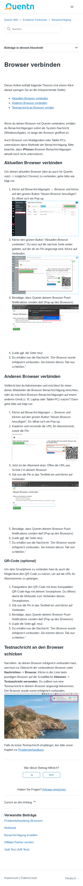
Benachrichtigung (61, 19)
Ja (31, 775)
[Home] (19, 6)
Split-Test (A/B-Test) (16, 849)
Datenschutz (29, 877)
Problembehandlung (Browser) (23, 820)
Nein (51, 775)
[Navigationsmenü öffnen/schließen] (72, 7)
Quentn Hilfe (11, 19)
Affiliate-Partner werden (19, 842)
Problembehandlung (30, 749)
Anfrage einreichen (54, 789)
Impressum (11, 877)
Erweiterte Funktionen (35, 19)
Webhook (10, 827)
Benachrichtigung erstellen (20, 835)
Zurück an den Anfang (18, 802)
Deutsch (71, 878)
